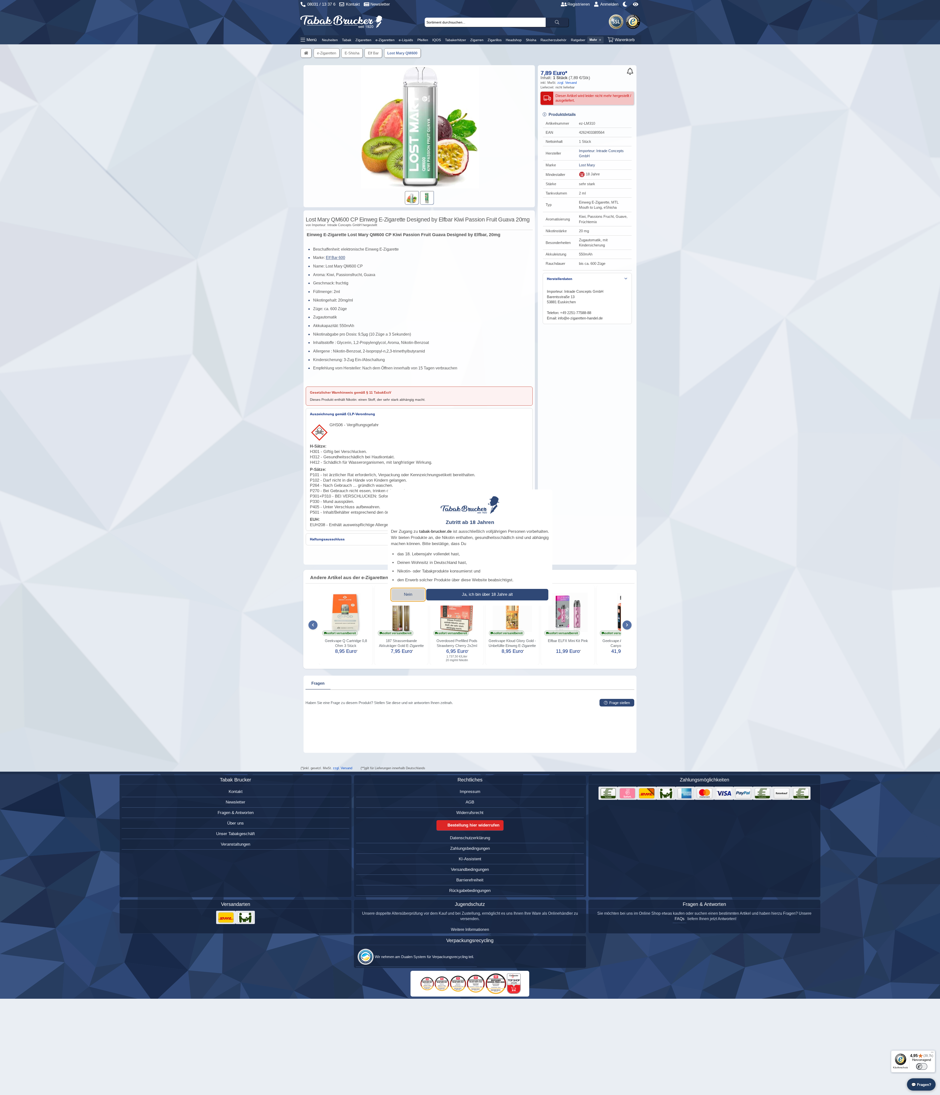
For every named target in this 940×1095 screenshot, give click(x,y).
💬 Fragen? (921, 1085)
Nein (408, 594)
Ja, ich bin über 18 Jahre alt (487, 594)
